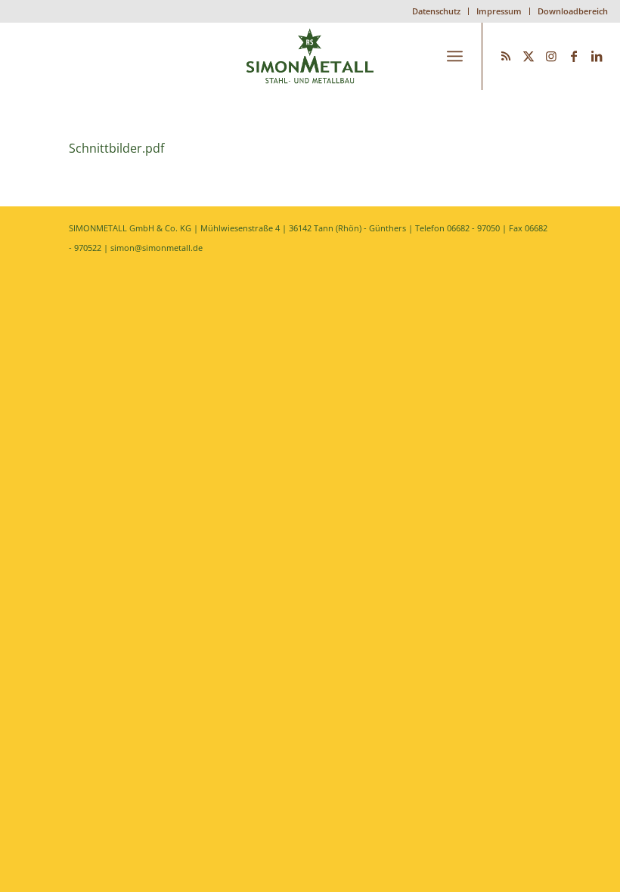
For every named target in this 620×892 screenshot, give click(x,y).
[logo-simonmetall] (310, 56)
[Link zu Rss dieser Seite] (505, 56)
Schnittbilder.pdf (116, 148)
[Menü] (455, 56)
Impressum (499, 11)
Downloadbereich (573, 11)
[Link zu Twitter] (528, 56)
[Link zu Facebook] (574, 56)
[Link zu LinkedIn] (596, 56)
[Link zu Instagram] (551, 56)
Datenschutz (436, 11)
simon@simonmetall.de (156, 247)
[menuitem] (437, 11)
